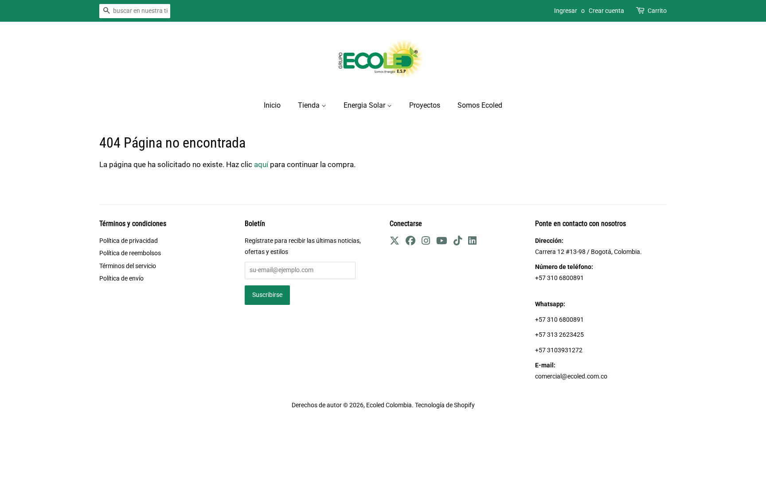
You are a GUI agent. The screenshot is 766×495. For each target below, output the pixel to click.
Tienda (309, 105)
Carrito (657, 10)
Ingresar (565, 10)
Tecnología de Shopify (445, 405)
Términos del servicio (127, 266)
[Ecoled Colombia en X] (394, 242)
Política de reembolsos (130, 253)
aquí (261, 164)
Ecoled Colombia (389, 405)
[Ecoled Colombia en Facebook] (410, 242)
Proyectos (424, 105)
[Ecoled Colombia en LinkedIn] (472, 242)
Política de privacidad (128, 241)
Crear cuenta (606, 10)
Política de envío (121, 278)
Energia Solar (365, 105)
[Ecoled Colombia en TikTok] (457, 242)
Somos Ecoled (479, 105)
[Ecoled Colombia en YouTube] (441, 242)
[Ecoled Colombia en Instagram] (426, 242)
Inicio (272, 105)
